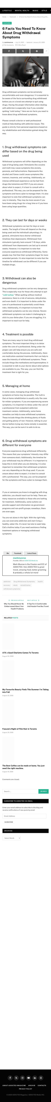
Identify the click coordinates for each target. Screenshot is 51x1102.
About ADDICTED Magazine (14, 1085)
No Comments (9, 45)
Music (35, 11)
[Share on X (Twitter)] (23, 51)
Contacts (42, 1085)
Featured (7, 23)
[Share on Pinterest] (37, 51)
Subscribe (9, 822)
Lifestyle (7, 11)
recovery (7, 585)
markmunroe (8, 42)
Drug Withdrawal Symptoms (24, 581)
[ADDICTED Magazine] (26, 4)
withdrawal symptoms (12, 589)
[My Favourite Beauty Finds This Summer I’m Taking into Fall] (25, 673)
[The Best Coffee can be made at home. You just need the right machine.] (25, 750)
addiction (7, 581)
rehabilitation (25, 585)
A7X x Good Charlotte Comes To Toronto (20, 653)
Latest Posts (31, 553)
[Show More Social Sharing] (46, 51)
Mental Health (22, 11)
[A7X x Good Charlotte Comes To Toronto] (25, 636)
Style (44, 11)
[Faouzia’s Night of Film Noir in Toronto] (25, 713)
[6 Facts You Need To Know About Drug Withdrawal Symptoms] (25, 71)
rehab (15, 585)
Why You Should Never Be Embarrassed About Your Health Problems (14, 606)
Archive (31, 1085)
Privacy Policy (25, 1089)
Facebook (17, 553)
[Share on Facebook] (9, 51)
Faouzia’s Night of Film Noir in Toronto (19, 729)
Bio (8, 553)
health (40, 581)
